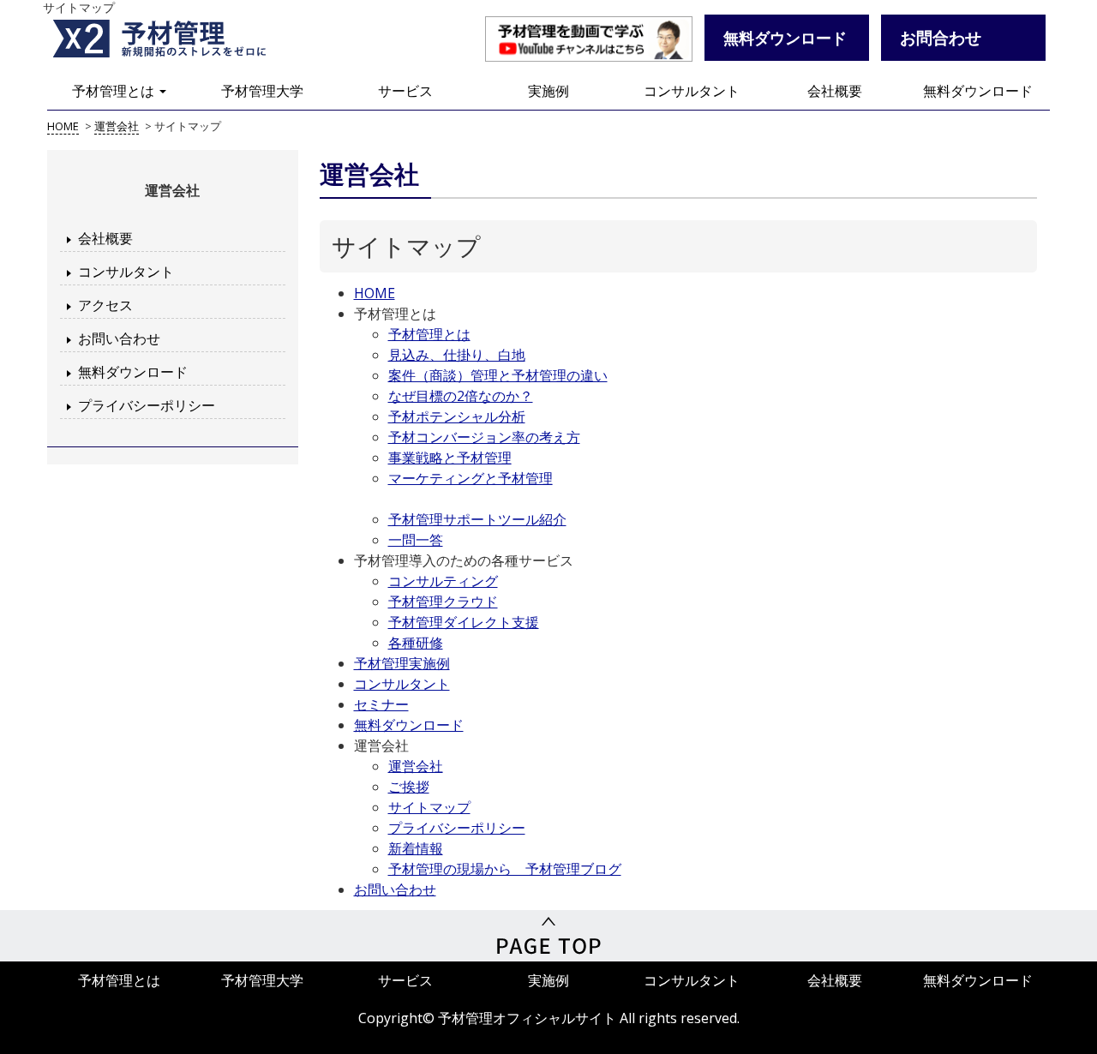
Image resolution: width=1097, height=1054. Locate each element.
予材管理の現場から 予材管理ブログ (504, 868)
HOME (374, 293)
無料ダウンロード (978, 90)
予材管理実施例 (402, 663)
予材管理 (180, 39)
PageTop (548, 935)
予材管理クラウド (443, 601)
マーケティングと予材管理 (470, 478)
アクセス (105, 305)
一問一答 (415, 539)
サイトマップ (429, 807)
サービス (405, 90)
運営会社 (415, 766)
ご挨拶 (408, 786)
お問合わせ (940, 37)
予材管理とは (115, 90)
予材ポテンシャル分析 (456, 416)
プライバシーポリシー (146, 405)
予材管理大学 (262, 90)
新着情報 (415, 848)
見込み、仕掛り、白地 (456, 354)
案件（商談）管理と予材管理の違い (498, 375)
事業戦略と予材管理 (450, 457)
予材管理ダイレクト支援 (463, 622)
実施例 (548, 90)
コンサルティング (443, 581)
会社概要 (834, 90)
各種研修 (415, 642)
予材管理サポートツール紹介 (477, 519)
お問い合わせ (119, 338)
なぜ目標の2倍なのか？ (460, 395)
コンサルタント (692, 90)
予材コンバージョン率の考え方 (484, 437)
